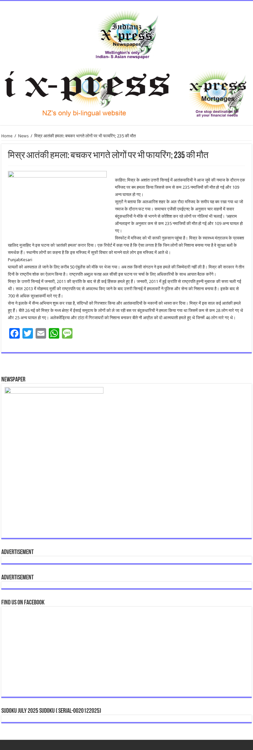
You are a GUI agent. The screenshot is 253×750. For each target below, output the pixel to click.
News (23, 135)
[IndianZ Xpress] (126, 33)
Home (7, 135)
